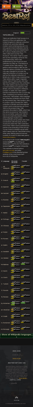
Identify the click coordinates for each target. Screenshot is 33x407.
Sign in (18, 6)
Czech (5, 277)
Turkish (5, 284)
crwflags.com (7, 152)
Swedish (6, 251)
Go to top (16, 400)
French (5, 180)
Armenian (6, 303)
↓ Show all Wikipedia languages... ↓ (16, 335)
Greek (5, 316)
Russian (6, 200)
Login (8, 6)
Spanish (6, 187)
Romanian (6, 323)
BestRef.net (13, 363)
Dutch (5, 271)
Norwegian (7, 329)
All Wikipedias (7, 167)
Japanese (6, 206)
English (5, 174)
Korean (5, 238)
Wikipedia (14, 383)
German (6, 193)
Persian (5, 297)
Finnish (5, 290)
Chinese (6, 226)
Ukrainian (6, 310)
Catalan (5, 258)
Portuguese (7, 219)
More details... (23, 378)
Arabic (5, 245)
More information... (9, 137)
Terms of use (16, 358)
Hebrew (6, 264)
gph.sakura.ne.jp (8, 150)
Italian (5, 213)
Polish (5, 232)
